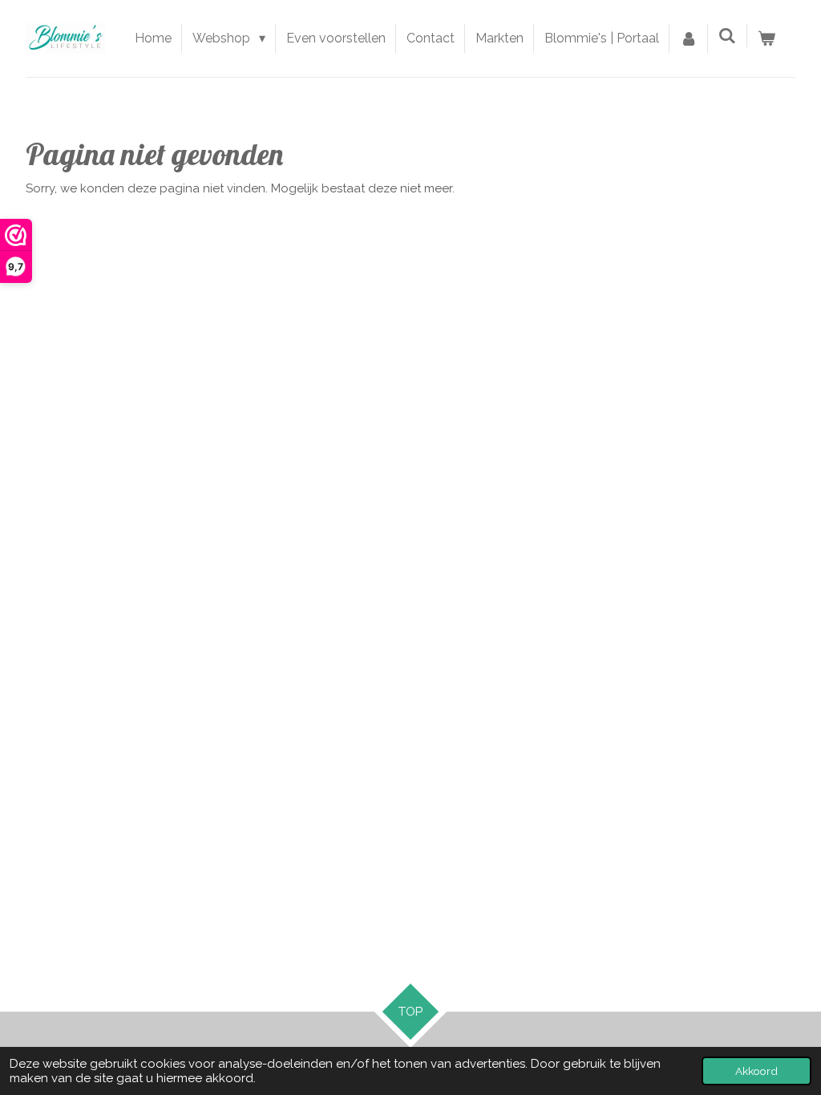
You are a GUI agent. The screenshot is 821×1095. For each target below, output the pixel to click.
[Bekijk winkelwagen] (766, 38)
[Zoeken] (727, 35)
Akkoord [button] (756, 1071)
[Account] (688, 38)
